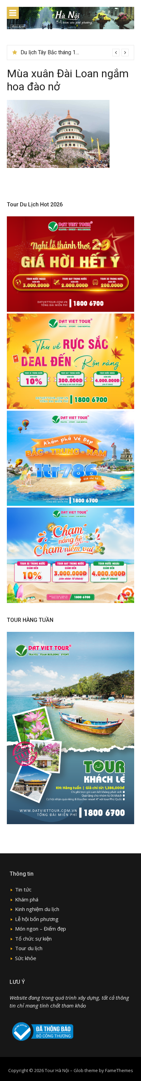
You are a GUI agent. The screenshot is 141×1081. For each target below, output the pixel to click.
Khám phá (26, 899)
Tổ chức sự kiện (33, 938)
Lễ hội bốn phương (37, 918)
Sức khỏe (25, 958)
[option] (75, 52)
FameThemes (119, 1070)
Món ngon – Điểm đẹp (40, 928)
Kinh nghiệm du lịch (37, 909)
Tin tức (23, 889)
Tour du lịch (28, 948)
